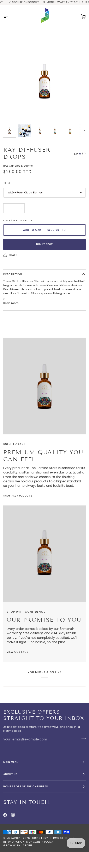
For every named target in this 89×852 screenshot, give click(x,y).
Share (13, 255)
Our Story (40, 838)
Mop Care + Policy (40, 841)
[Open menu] (9, 16)
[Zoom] (11, 114)
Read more (11, 303)
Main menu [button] (11, 762)
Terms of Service (63, 838)
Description (12, 274)
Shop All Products (17, 495)
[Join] (82, 738)
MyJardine (14, 838)
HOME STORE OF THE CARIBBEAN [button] (25, 786)
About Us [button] (10, 774)
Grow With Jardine (17, 845)
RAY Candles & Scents (18, 166)
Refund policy (13, 841)
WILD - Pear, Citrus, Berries (25, 192)
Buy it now (44, 244)
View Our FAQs (17, 652)
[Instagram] (13, 815)
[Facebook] (5, 815)
